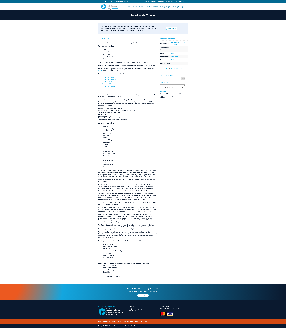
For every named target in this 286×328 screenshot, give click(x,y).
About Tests (126, 7)
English (173, 60)
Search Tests (182, 1)
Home (99, 321)
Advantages (153, 1)
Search (183, 78)
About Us (146, 1)
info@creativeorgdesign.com (137, 309)
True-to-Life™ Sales (107, 82)
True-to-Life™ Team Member (110, 86)
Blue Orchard (137, 326)
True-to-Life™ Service (108, 84)
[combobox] (172, 86)
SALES (100, 70)
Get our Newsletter (128, 321)
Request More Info (171, 28)
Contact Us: (132, 306)
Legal (172, 63)
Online (172, 53)
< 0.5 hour (173, 49)
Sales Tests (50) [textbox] (172, 87)
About (113, 321)
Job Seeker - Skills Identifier (176, 68)
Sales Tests (166, 68)
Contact (119, 321)
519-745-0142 (105, 1)
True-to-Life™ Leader (108, 77)
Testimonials (161, 1)
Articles (168, 1)
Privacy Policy (138, 321)
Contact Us (174, 1)
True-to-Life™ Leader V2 (109, 79)
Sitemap (146, 321)
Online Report (174, 57)
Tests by (137, 7)
